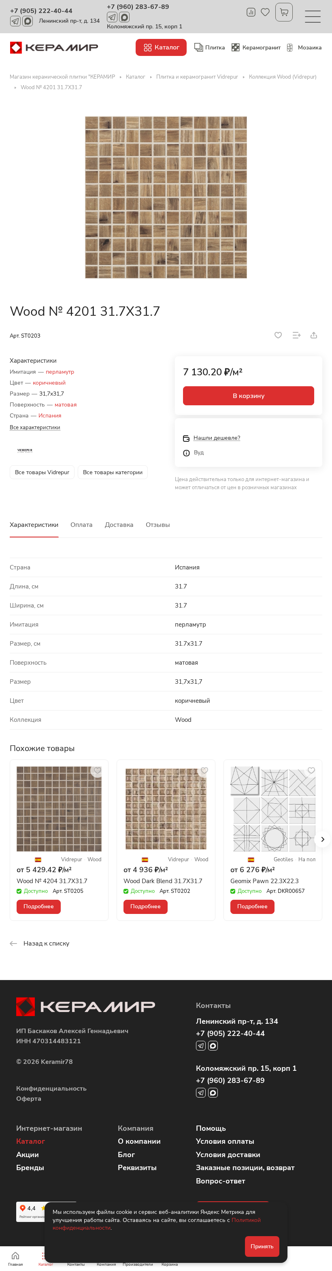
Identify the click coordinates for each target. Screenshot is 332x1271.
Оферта (28, 1099)
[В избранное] (278, 335)
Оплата (81, 524)
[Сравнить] (296, 335)
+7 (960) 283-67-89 (138, 7)
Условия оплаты (225, 1141)
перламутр (60, 372)
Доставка (119, 524)
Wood (94, 859)
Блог (126, 1155)
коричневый (49, 383)
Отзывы (158, 524)
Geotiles (283, 859)
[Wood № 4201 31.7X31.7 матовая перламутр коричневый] (166, 197)
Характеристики (34, 524)
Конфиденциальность (51, 1089)
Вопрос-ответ (220, 1181)
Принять (262, 1246)
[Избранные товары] (265, 12)
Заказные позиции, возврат (245, 1168)
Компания (135, 1128)
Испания (50, 415)
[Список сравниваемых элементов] (251, 12)
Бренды (30, 1168)
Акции (27, 1155)
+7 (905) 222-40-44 (41, 11)
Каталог (30, 1141)
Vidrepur (71, 859)
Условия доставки (228, 1155)
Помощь (211, 1128)
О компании (139, 1141)
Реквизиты (137, 1168)
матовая (66, 405)
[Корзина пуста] (284, 12)
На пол (306, 859)
